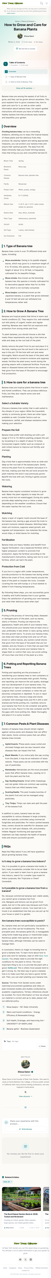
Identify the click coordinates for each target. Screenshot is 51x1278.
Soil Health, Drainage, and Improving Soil (25, 1020)
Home (17, 21)
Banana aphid (13, 1029)
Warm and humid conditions (19, 1012)
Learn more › (11, 13)
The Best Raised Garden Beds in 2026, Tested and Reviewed (21, 1215)
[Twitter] (25, 1091)
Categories (12, 1268)
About (20, 1268)
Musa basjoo (12, 1007)
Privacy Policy (29, 1268)
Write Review (27, 1129)
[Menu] (46, 3)
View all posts (24, 1096)
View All (6, 1182)
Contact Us (25, 1270)
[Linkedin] (31, 1259)
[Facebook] (20, 1259)
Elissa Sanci (29, 36)
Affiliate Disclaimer (41, 1268)
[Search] (41, 3)
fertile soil (12, 968)
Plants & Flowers (27, 21)
